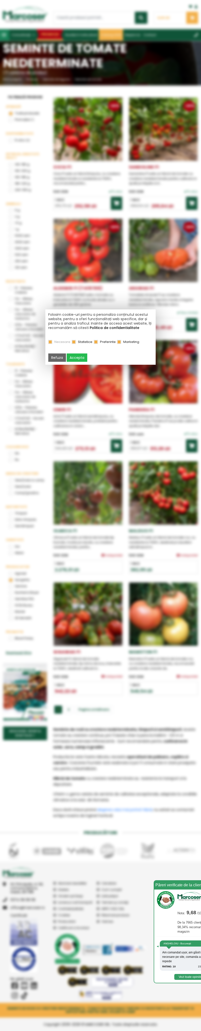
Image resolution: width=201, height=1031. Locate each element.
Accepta (77, 357)
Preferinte (108, 342)
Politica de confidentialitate (114, 327)
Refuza (57, 357)
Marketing (131, 342)
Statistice (85, 342)
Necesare (62, 342)
